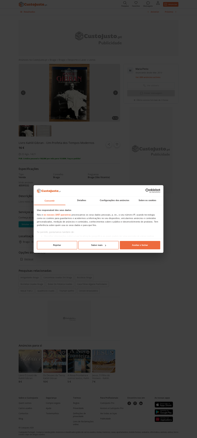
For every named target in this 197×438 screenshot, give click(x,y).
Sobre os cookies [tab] (147, 200)
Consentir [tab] (50, 200)
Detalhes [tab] (81, 200)
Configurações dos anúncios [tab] (114, 200)
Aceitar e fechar (140, 245)
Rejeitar (57, 245)
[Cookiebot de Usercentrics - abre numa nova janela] (147, 191)
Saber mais (97, 245)
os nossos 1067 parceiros (57, 215)
